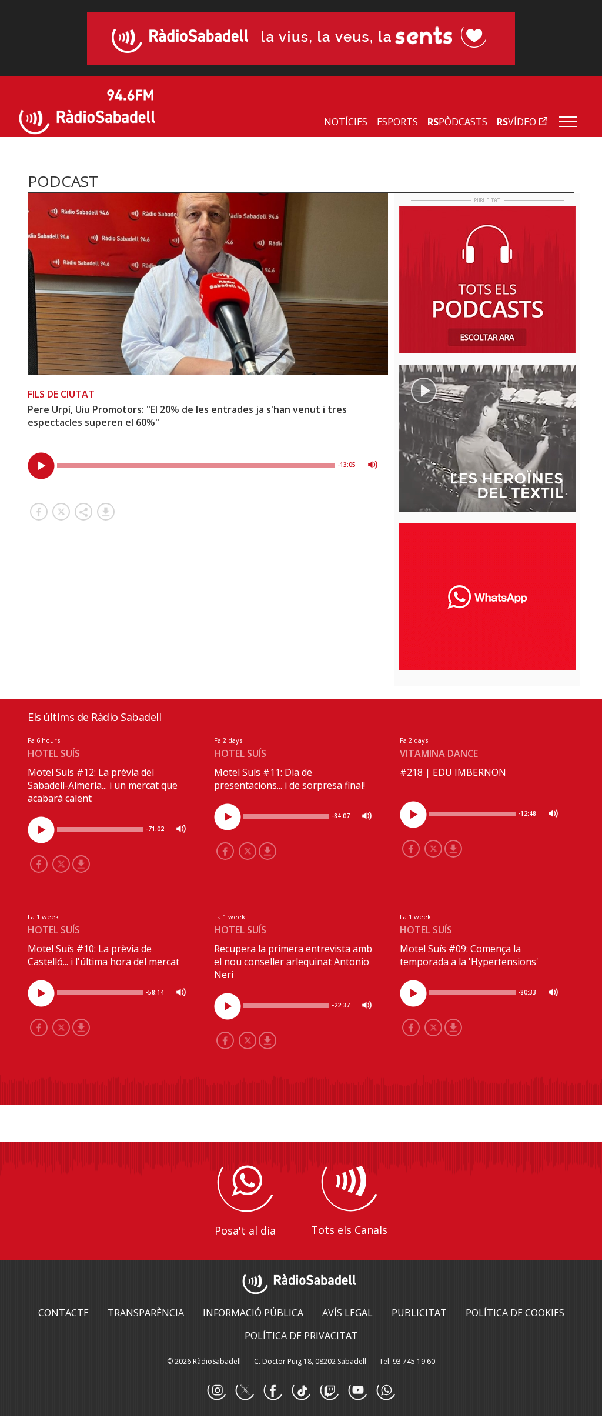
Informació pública (253, 1312)
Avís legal (347, 1312)
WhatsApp (385, 1391)
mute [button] (373, 465)
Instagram (216, 1391)
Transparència (146, 1312)
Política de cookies (515, 1312)
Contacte (63, 1312)
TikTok (301, 1391)
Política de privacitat (301, 1335)
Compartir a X (61, 512)
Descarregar (106, 512)
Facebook (272, 1391)
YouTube (357, 1391)
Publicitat (419, 1312)
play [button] (41, 465)
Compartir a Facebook (39, 512)
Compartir (83, 512)
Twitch (329, 1391)
